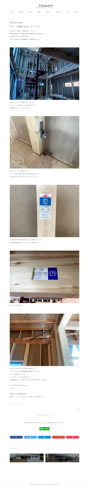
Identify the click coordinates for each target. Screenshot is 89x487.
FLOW (67, 12)
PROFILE (58, 12)
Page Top (44, 477)
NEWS (39, 12)
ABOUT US (48, 12)
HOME (11, 12)
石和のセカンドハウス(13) (20, 404)
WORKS (30, 12)
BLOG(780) (12, 404)
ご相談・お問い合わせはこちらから (44, 415)
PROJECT (21, 12)
